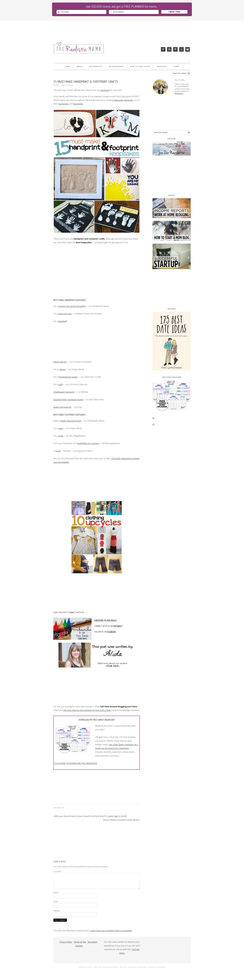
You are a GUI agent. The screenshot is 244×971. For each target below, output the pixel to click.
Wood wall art (60, 361)
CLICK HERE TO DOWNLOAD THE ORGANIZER (75, 763)
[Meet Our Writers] (96, 650)
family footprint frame (71, 420)
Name (56, 892)
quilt (60, 384)
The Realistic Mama (62, 50)
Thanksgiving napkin (68, 376)
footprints (78, 103)
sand (58, 450)
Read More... (179, 93)
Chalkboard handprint (63, 391)
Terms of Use (80, 941)
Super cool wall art (62, 407)
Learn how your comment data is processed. (111, 930)
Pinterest (117, 625)
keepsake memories (123, 100)
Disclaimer (92, 941)
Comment (57, 871)
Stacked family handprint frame (68, 399)
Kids (62, 808)
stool (60, 428)
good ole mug (65, 313)
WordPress (161, 967)
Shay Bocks (114, 967)
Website (56, 911)
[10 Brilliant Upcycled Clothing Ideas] (96, 537)
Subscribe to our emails (105, 620)
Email (56, 901)
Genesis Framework (138, 967)
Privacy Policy (65, 941)
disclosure (104, 90)
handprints (63, 103)
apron (62, 369)
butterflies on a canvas (88, 443)
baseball (62, 321)
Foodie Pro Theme (100, 967)
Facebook (111, 631)
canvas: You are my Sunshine (72, 306)
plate (60, 435)
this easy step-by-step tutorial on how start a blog (87, 710)
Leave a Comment (67, 85)
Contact (79, 945)
